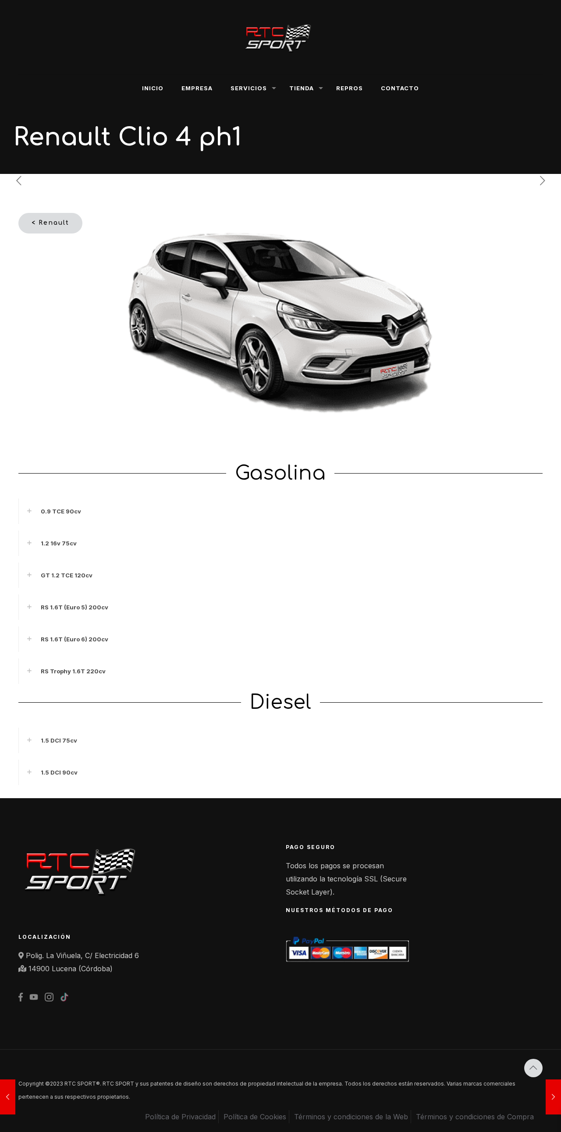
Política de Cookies (255, 1116)
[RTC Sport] (280, 37)
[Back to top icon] (533, 1068)
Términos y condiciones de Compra (475, 1116)
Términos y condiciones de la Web (351, 1116)
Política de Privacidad (180, 1116)
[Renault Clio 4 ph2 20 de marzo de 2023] (553, 1096)
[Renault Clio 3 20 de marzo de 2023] (7, 1096)
